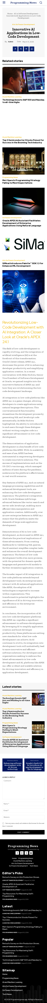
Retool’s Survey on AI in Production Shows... (21, 877)
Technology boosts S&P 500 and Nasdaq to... (22, 910)
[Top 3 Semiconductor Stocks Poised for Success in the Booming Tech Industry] (23, 120)
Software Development (12, 217)
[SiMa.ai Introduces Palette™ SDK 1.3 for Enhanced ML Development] (23, 244)
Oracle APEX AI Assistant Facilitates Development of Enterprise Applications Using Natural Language (21, 223)
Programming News (10, 177)
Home (9, 14)
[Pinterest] (26, 49)
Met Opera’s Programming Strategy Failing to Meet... (22, 928)
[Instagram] (22, 853)
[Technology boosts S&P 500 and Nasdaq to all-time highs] (23, 80)
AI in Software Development (26, 14)
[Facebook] (15, 49)
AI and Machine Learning (11, 97)
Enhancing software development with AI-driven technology (12, 766)
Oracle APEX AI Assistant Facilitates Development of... (18, 885)
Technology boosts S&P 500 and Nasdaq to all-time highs (23, 101)
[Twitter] (20, 49)
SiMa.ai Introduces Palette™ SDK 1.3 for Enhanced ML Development (22, 264)
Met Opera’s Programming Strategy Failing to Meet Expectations (21, 181)
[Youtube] (31, 853)
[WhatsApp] (31, 49)
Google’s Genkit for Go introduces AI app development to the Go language (34, 766)
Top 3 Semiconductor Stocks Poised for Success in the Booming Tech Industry (23, 141)
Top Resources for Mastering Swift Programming (17, 894)
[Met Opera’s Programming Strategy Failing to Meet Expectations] (23, 161)
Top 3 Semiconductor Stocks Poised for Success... (19, 918)
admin (10, 42)
